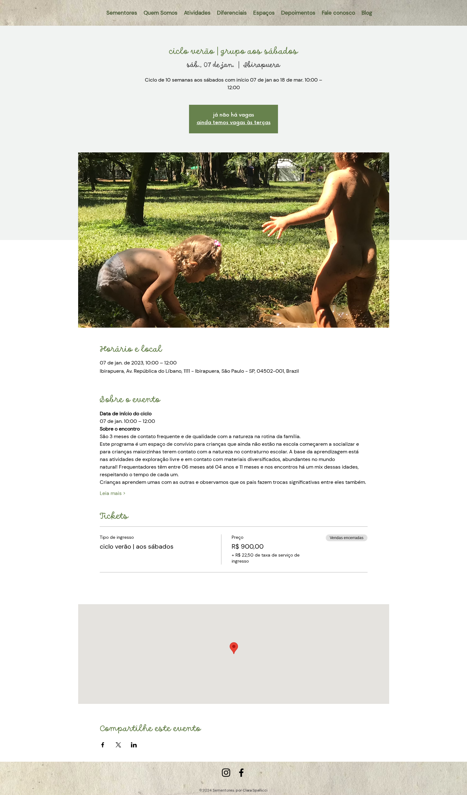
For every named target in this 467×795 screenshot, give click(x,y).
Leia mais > (112, 493)
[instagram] (226, 772)
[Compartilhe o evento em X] (118, 744)
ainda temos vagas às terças (234, 123)
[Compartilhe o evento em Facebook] (103, 744)
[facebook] (241, 772)
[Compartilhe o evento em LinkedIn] (134, 744)
